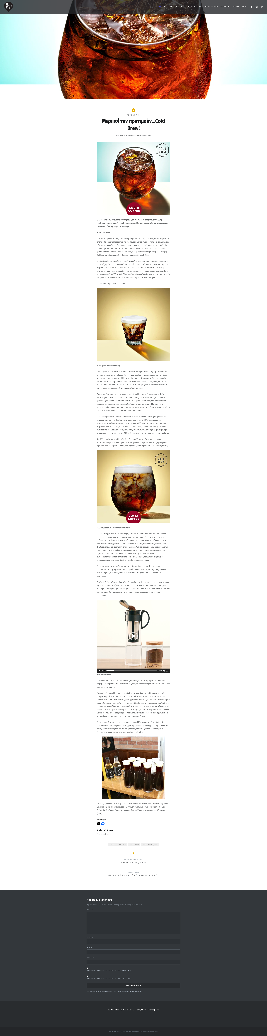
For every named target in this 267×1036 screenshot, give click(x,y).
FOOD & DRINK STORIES (191, 6)
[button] (133, 636)
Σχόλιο (90, 910)
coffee (112, 844)
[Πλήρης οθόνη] (167, 671)
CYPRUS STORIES (211, 6)
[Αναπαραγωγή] (100, 671)
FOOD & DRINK (133, 115)
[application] (133, 636)
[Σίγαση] (164, 671)
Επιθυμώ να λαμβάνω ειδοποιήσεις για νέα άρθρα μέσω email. (109, 979)
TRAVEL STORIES (170, 6)
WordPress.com (152, 1031)
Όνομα (90, 937)
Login (157, 1010)
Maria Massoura (143, 135)
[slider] (131, 670)
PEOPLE (236, 6)
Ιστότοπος (90, 958)
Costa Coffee (134, 844)
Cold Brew (121, 844)
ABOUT (245, 6)
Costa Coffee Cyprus (149, 844)
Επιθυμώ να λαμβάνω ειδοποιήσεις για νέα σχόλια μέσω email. (109, 971)
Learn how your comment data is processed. (127, 992)
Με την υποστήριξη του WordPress (121, 1031)
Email (89, 948)
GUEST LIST (225, 6)
